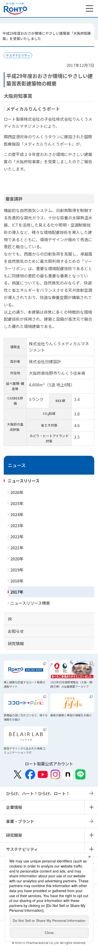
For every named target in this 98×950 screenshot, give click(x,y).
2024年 (16, 514)
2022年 (16, 536)
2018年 (16, 581)
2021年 (16, 548)
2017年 (16, 592)
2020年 (16, 559)
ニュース (17, 465)
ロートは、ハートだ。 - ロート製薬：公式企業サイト (15, 9)
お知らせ (16, 631)
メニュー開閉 (91, 807)
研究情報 (16, 643)
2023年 (16, 525)
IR (10, 619)
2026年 (16, 492)
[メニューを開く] (89, 8)
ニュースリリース (23, 481)
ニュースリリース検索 (30, 603)
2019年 (16, 570)
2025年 (16, 503)
